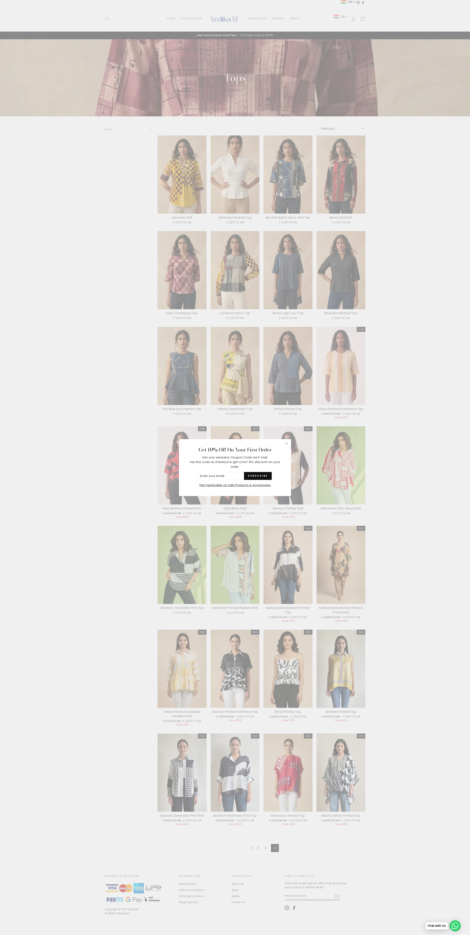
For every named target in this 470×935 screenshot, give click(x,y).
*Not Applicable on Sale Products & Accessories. (235, 485)
